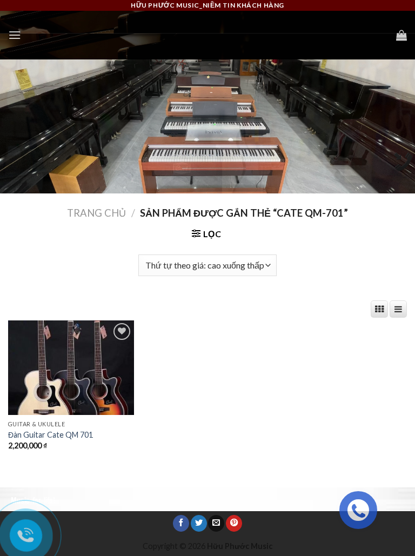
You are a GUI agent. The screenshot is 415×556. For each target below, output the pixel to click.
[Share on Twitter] (199, 523)
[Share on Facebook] (181, 523)
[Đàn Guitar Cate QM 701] (71, 367)
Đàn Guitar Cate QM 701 (50, 434)
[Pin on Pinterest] (234, 523)
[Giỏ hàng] (401, 35)
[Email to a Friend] (216, 523)
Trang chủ (96, 213)
